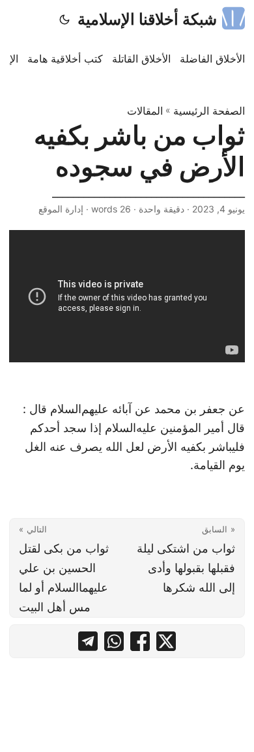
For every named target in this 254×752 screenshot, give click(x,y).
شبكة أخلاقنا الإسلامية (147, 19)
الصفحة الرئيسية (209, 110)
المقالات (145, 110)
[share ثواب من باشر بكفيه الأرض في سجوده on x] (166, 641)
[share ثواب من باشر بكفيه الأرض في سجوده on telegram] (88, 641)
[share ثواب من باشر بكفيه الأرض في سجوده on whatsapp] (114, 641)
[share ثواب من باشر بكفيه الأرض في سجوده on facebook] (140, 641)
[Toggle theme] (64, 19)
